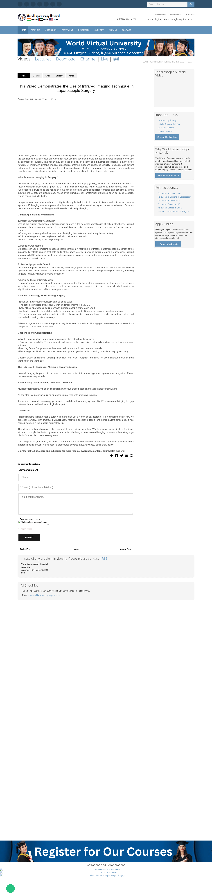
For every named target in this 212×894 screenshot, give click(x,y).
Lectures (43, 59)
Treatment (68, 30)
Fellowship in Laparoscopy (169, 193)
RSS (104, 558)
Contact (126, 30)
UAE (182, 61)
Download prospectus (168, 175)
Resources (84, 30)
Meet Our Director (166, 127)
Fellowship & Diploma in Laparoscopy (174, 196)
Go (190, 4)
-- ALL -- (23, 75)
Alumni (113, 30)
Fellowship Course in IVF (169, 204)
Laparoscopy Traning (167, 120)
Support (99, 30)
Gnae (47, 75)
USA (190, 61)
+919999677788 (126, 19)
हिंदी (116, 59)
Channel (88, 59)
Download (66, 59)
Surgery (59, 75)
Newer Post (125, 549)
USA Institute (189, 14)
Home (23, 30)
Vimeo (71, 75)
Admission (51, 30)
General (36, 75)
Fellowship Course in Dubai (170, 207)
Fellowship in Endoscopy (169, 200)
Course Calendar (165, 131)
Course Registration (167, 137)
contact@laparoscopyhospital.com (169, 19)
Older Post (25, 549)
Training (36, 30)
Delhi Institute (160, 14)
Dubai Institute (175, 14)
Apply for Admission (169, 243)
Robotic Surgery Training (169, 123)
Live (104, 59)
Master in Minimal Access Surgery (173, 211)
